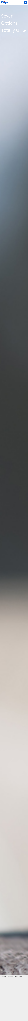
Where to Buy (18, 976)
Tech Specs (10, 976)
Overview (3, 976)
